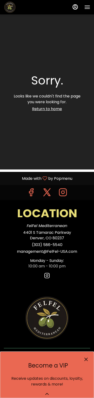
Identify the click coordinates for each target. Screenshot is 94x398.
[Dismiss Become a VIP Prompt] (86, 359)
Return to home (47, 109)
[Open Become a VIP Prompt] (47, 394)
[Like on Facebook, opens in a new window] (31, 193)
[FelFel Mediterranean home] (25, 7)
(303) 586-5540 (47, 244)
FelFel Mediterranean (47, 318)
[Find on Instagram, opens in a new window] (63, 193)
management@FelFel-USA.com (47, 251)
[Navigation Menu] (87, 7)
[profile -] (75, 7)
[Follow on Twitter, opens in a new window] (47, 193)
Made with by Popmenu (38, 178)
